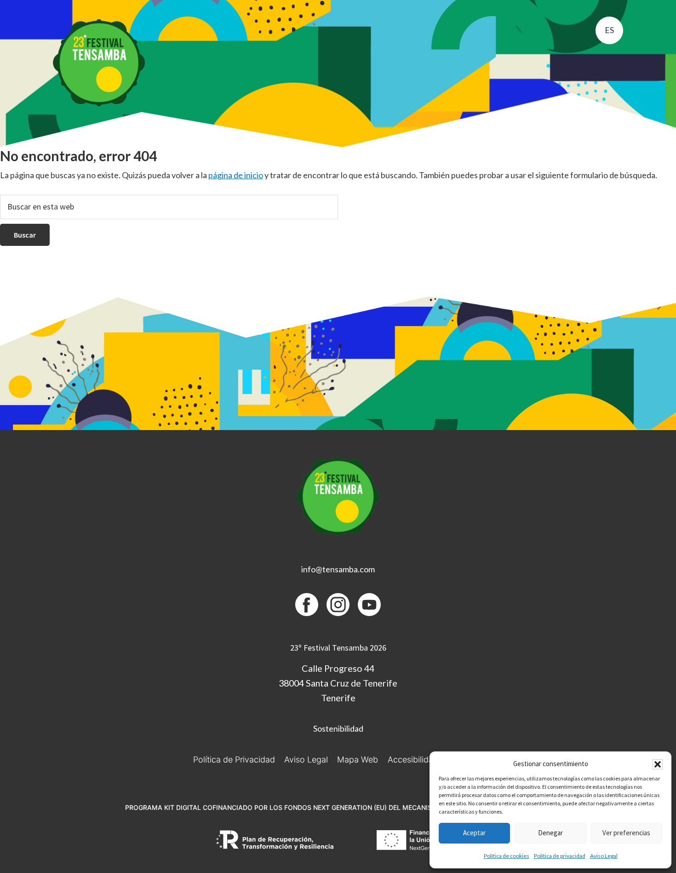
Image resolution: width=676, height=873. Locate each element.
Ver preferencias (626, 832)
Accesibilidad (413, 759)
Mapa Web (357, 759)
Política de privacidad (559, 855)
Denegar (550, 832)
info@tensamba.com (338, 569)
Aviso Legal (604, 855)
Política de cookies (506, 855)
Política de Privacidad (234, 759)
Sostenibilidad (338, 728)
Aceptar (474, 832)
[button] (657, 764)
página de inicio (235, 175)
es (609, 30)
